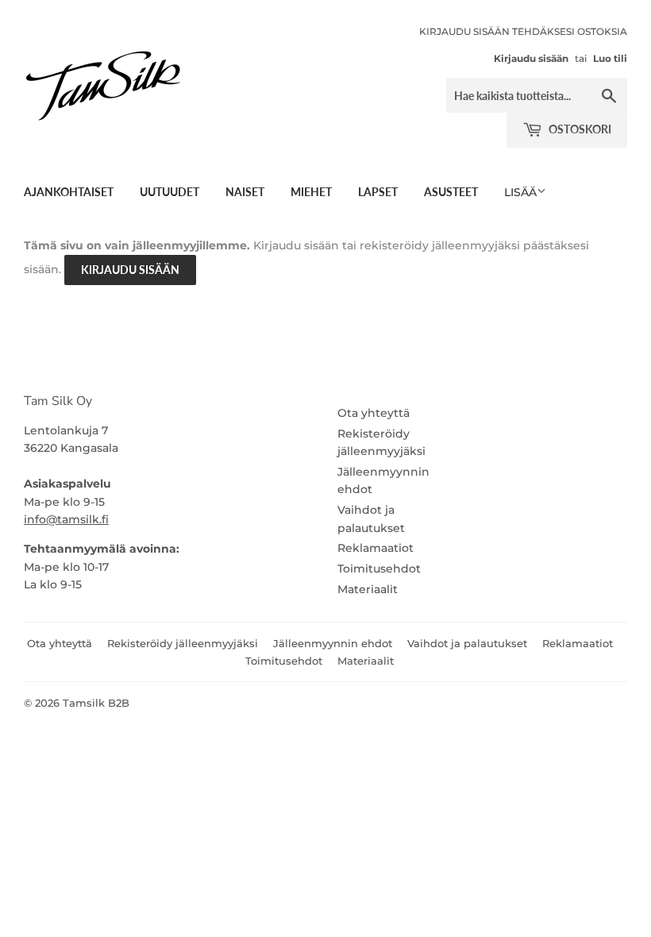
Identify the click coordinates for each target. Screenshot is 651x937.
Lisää (520, 192)
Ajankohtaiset (69, 192)
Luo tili (610, 58)
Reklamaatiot (375, 548)
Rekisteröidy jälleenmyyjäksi (182, 643)
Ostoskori (578, 129)
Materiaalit (367, 589)
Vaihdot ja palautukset (467, 643)
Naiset (244, 192)
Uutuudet (169, 192)
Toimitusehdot (379, 568)
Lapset (378, 192)
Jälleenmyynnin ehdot (332, 643)
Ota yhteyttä (373, 413)
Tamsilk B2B (96, 702)
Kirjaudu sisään (531, 58)
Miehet (311, 192)
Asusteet (451, 192)
